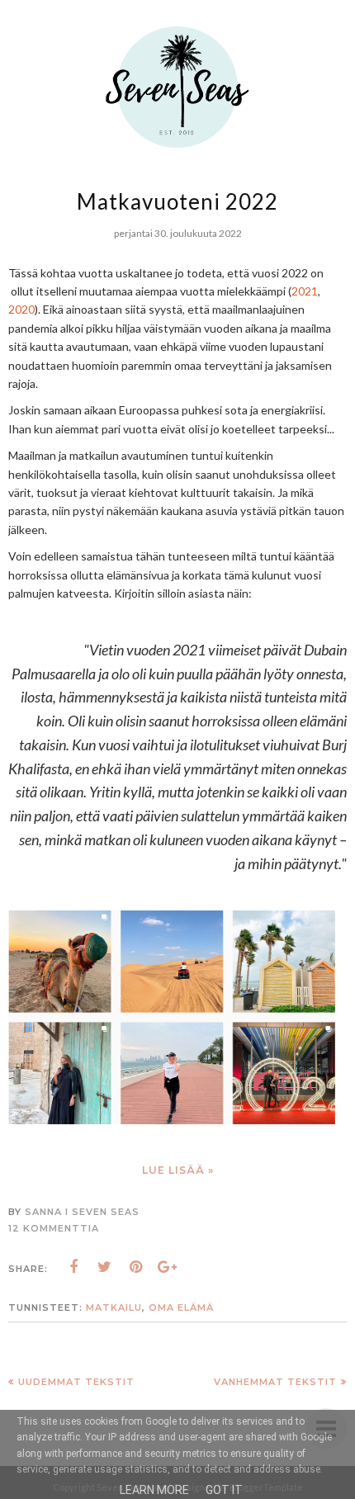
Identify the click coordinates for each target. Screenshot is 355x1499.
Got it (224, 1490)
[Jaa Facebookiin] (73, 1267)
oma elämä (181, 1307)
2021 (304, 291)
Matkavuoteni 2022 (177, 201)
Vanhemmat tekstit (275, 1382)
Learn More (154, 1490)
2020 (21, 309)
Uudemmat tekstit (76, 1382)
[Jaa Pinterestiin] (136, 1267)
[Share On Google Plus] (167, 1267)
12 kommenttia (53, 1228)
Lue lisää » (178, 1170)
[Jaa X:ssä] (105, 1267)
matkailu (114, 1307)
